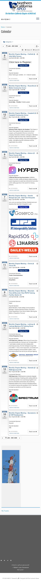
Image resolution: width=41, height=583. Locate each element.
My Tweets (5, 511)
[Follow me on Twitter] (4, 19)
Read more (32, 79)
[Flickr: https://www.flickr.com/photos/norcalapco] (8, 560)
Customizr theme (34, 578)
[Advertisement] (20, 537)
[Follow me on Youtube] (8, 19)
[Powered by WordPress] (18, 578)
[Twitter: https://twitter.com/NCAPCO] (4, 560)
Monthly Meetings (14, 80)
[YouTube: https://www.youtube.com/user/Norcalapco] (1, 560)
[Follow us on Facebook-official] (10, 19)
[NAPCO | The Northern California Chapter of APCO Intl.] (20, 7)
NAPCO (9, 578)
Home (3, 27)
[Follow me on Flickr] (6, 19)
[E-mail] (2, 19)
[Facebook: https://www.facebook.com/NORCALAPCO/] (11, 560)
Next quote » (20, 570)
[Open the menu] (37, 18)
